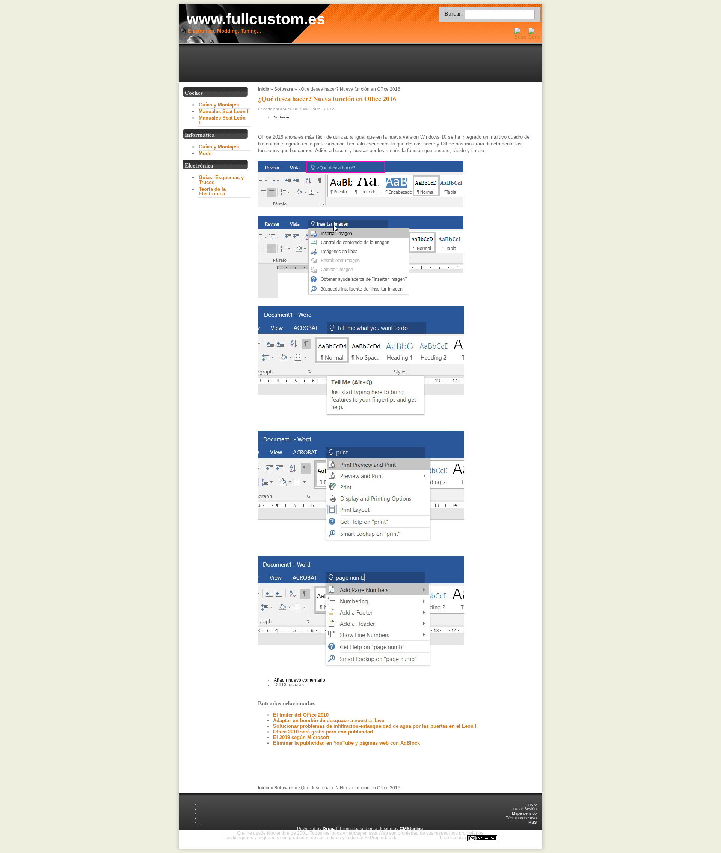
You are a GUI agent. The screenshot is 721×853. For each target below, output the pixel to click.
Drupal (330, 828)
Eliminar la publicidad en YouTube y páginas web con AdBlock (346, 743)
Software (283, 89)
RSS (532, 822)
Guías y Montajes (219, 105)
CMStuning (411, 828)
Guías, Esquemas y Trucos (221, 180)
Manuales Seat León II (222, 120)
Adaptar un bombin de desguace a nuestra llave (328, 720)
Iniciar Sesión (524, 809)
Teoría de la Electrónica (212, 191)
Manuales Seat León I (224, 111)
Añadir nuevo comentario (299, 680)
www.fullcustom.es (256, 19)
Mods (205, 153)
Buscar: (454, 13)
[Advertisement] (362, 63)
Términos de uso (521, 818)
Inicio (263, 89)
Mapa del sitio (524, 813)
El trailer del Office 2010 (301, 715)
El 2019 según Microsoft (301, 737)
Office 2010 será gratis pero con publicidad (323, 732)
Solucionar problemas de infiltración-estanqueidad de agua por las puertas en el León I (375, 726)
